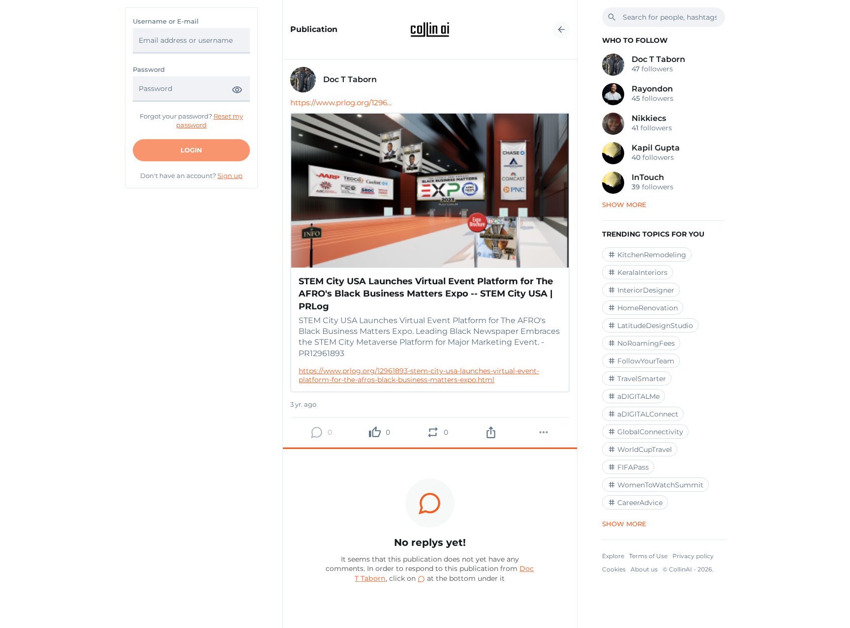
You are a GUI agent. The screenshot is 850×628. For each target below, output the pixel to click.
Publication (313, 29)
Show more (624, 205)
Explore (613, 556)
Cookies (614, 569)
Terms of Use (648, 556)
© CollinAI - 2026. (688, 569)
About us (644, 569)
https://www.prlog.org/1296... (341, 102)
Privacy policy (693, 556)
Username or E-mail (166, 21)
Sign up (230, 175)
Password (149, 69)
